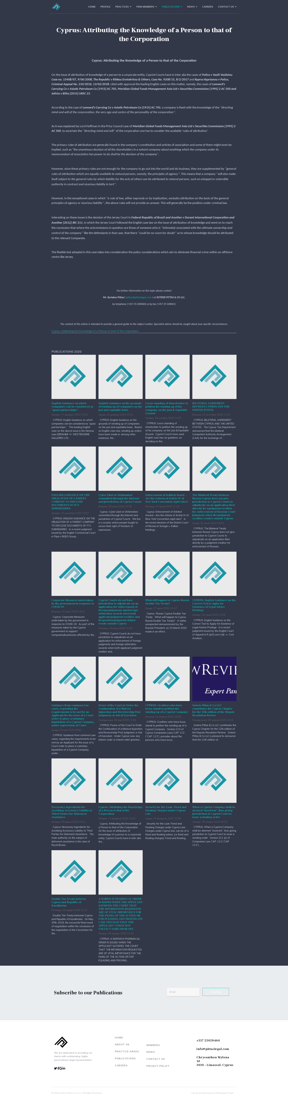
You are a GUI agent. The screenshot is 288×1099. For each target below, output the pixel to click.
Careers (207, 6)
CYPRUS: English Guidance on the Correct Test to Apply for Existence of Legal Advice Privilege (214, 605)
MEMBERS (153, 1045)
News (190, 6)
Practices (122, 6)
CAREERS (121, 1065)
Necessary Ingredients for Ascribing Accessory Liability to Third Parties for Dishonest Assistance (72, 812)
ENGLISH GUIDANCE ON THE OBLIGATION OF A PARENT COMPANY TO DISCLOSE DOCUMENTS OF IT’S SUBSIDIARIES (71, 501)
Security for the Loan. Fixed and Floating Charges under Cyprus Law (165, 810)
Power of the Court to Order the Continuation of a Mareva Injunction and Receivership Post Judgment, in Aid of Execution (119, 710)
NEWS (150, 1051)
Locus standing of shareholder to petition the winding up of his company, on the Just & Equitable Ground (166, 408)
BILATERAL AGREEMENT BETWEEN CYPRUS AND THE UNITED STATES (211, 407)
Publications (171, 6)
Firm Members (145, 6)
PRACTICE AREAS (127, 1051)
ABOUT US (122, 1044)
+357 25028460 (208, 1040)
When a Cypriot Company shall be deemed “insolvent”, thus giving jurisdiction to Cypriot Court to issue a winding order (213, 812)
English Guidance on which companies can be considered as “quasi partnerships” (72, 407)
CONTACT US (155, 1058)
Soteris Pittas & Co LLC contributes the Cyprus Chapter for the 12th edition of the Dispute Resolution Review (213, 710)
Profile (105, 6)
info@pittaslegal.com (212, 1049)
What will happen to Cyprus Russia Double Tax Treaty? (167, 602)
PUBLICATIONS (125, 1058)
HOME (119, 1037)
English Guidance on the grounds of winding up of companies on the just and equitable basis (120, 407)
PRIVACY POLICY (157, 1065)
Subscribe (215, 991)
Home (92, 6)
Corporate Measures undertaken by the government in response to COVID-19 (73, 604)
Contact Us (226, 6)
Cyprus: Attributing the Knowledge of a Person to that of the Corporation (95, 331)
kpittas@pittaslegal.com (138, 297)
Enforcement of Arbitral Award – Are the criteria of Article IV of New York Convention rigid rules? (166, 498)
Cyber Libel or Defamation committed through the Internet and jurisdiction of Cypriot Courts (120, 498)
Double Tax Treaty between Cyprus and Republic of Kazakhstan (69, 902)
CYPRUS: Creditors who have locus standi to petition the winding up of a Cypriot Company (166, 709)
